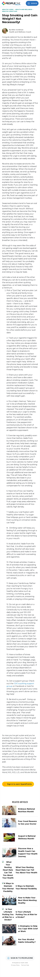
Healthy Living (8, 9)
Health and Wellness (23, 9)
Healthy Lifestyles (9, 11)
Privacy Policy (15, 965)
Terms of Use (25, 965)
